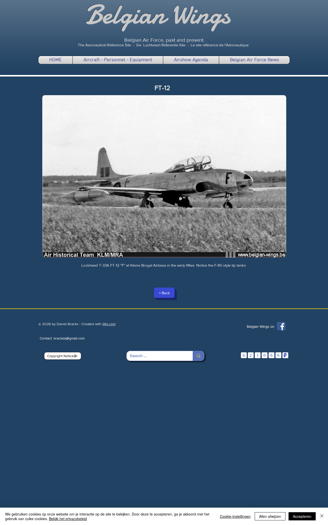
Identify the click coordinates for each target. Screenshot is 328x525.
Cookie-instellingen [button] (235, 516)
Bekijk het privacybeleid (68, 518)
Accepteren (302, 516)
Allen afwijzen (270, 516)
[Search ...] (198, 356)
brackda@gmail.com (69, 338)
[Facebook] (281, 326)
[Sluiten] (322, 516)
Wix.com (109, 324)
